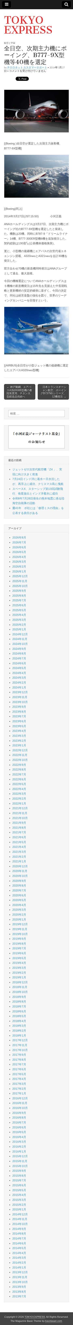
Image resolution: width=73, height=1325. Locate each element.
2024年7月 (19, 658)
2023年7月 (19, 716)
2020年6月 (19, 895)
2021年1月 (19, 861)
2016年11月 (19, 1103)
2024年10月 (20, 644)
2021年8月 (19, 827)
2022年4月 (19, 789)
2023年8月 (19, 711)
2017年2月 (19, 1088)
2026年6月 (19, 547)
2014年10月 (20, 1224)
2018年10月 (20, 992)
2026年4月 (19, 557)
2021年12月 (20, 808)
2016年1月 (19, 1151)
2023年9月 (19, 706)
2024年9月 (19, 648)
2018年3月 (19, 1025)
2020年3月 (19, 909)
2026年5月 (19, 552)
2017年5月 (19, 1074)
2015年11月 (19, 1161)
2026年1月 (19, 571)
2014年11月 (19, 1219)
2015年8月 (19, 1175)
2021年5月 (19, 842)
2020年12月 (20, 866)
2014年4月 (19, 1253)
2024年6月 (19, 663)
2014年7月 (19, 1238)
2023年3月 (19, 735)
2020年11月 (19, 871)
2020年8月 (19, 885)
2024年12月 (20, 634)
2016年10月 (20, 1108)
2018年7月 (19, 1006)
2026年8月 (19, 537)
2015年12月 (20, 1156)
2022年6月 (19, 779)
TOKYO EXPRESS (28, 25)
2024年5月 (19, 668)
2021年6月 (19, 837)
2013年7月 (19, 1296)
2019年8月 (19, 943)
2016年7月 (19, 1122)
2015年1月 (19, 1209)
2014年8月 (19, 1233)
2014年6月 (19, 1243)
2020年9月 (19, 880)
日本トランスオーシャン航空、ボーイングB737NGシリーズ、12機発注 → (53, 391)
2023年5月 (19, 726)
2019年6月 (19, 953)
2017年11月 (19, 1045)
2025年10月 (20, 586)
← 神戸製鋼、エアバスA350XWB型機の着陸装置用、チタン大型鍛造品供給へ (19, 391)
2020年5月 (19, 900)
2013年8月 (19, 1291)
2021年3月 (19, 851)
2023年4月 (19, 730)
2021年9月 (19, 822)
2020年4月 (19, 905)
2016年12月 (20, 1098)
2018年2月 (19, 1030)
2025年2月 (19, 624)
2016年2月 (19, 1146)
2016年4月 (19, 1137)
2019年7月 (19, 948)
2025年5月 (19, 610)
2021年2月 (19, 856)
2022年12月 (20, 750)
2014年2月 (19, 1262)
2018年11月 (19, 987)
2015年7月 (19, 1180)
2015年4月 (19, 1195)
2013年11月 (19, 1277)
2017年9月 (19, 1054)
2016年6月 (19, 1127)
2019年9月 (19, 938)
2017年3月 (19, 1083)
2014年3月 (19, 1257)
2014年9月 (19, 1228)
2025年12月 (20, 576)
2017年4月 (19, 1079)
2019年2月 (19, 972)
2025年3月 (19, 619)
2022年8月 (19, 769)
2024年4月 (19, 673)
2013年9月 (19, 1286)
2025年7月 (19, 600)
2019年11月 (19, 929)
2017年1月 (19, 1093)
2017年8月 (19, 1059)
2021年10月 (20, 818)
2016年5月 (19, 1132)
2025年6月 (19, 605)
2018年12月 (20, 982)
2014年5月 (19, 1248)
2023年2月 (19, 740)
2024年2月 (19, 682)
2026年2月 (19, 566)
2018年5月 (19, 1016)
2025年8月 (19, 595)
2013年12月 (20, 1272)
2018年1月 (19, 1035)
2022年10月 (20, 760)
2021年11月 (19, 813)
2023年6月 (19, 721)
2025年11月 (19, 581)
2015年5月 (19, 1190)
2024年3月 (19, 677)
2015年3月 (19, 1199)
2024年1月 (19, 687)
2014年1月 (19, 1267)
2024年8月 (19, 653)
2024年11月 (19, 639)
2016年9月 (19, 1112)
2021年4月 (19, 846)
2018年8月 (19, 1001)
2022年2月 (19, 798)
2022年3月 (19, 793)
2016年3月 (19, 1141)
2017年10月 (20, 1050)
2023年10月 (20, 702)
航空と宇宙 (9, 43)
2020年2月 (19, 914)
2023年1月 (19, 745)
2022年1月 (19, 803)
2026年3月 (19, 561)
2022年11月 (19, 755)
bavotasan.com (53, 1321)
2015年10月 (20, 1166)
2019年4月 (19, 962)
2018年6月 (19, 1011)
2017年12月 (20, 1040)
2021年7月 (19, 832)
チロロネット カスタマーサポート (27, 67)
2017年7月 (19, 1064)
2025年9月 (19, 590)
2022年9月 (19, 764)
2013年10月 (20, 1282)
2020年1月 (19, 919)
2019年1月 (19, 977)
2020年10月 (20, 876)
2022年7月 (19, 774)
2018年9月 (19, 996)
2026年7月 (19, 542)
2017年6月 (19, 1069)
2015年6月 (19, 1185)
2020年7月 (19, 890)
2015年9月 (19, 1170)
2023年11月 (19, 697)
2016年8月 (19, 1117)
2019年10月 (20, 934)
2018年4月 (19, 1021)
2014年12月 (20, 1214)
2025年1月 (19, 629)
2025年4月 (19, 614)
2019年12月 (20, 924)
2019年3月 (19, 967)
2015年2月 (19, 1204)
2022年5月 (19, 784)
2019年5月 (19, 958)
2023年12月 (20, 692)
